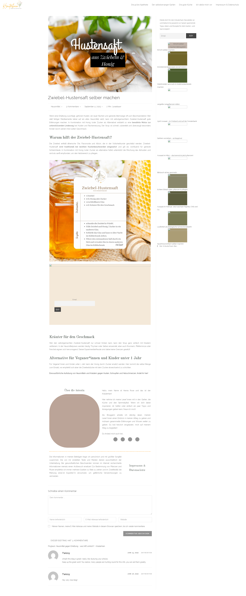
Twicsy (66, 553)
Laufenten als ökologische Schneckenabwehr (174, 227)
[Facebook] (115, 439)
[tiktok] (192, 253)
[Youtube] (184, 253)
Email (75, 299)
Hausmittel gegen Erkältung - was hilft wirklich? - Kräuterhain (80, 546)
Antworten (146, 553)
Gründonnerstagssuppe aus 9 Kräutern (172, 67)
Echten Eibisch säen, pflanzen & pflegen (172, 189)
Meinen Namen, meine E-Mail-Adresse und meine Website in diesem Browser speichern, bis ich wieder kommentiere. (98, 526)
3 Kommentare (72, 107)
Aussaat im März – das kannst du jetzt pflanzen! (175, 155)
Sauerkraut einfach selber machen (170, 244)
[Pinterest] (130, 439)
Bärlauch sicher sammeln (167, 172)
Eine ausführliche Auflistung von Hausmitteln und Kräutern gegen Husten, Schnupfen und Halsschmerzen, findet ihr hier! (98, 373)
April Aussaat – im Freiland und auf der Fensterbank (177, 121)
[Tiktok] (123, 439)
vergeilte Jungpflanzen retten (168, 104)
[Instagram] (137, 439)
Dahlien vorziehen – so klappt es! (169, 138)
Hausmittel (55, 107)
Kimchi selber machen (166, 50)
